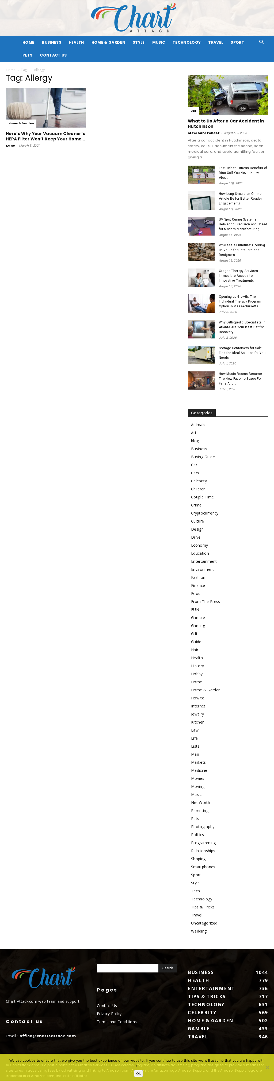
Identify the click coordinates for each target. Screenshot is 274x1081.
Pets (27, 55)
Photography (203, 826)
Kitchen (197, 722)
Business (51, 42)
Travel (215, 42)
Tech (195, 890)
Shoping (198, 858)
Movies (197, 778)
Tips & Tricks (203, 906)
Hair (194, 649)
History (197, 665)
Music (158, 42)
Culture (197, 521)
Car (193, 111)
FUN (195, 609)
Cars (195, 472)
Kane (10, 145)
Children (198, 488)
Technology (187, 42)
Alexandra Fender (204, 133)
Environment (202, 569)
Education (200, 553)
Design (197, 529)
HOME (28, 42)
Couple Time (202, 497)
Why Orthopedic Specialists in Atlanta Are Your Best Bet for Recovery (242, 327)
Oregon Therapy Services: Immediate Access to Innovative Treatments (239, 275)
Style (139, 42)
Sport (237, 42)
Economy (199, 545)
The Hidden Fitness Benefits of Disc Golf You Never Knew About (243, 173)
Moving (197, 786)
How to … (200, 697)
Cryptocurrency (204, 513)
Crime (196, 505)
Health (76, 42)
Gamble (198, 617)
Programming (203, 842)
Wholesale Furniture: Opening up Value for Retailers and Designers (242, 250)
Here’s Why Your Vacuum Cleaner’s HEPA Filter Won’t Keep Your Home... (45, 136)
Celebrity (199, 480)
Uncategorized (204, 923)
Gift (194, 633)
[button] (261, 42)
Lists (195, 746)
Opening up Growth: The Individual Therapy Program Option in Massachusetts (240, 301)
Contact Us (53, 55)
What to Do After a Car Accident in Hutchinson (226, 123)
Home (11, 70)
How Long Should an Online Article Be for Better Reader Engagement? (240, 198)
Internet (198, 706)
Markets (198, 762)
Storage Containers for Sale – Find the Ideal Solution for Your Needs (243, 353)
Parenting (199, 810)
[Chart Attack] (137, 18)
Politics (197, 834)
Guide (196, 641)
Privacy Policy (109, 1013)
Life (194, 738)
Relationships (203, 850)
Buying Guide (203, 456)
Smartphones (203, 866)
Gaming (198, 625)
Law (195, 730)
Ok (138, 1073)
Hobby (197, 673)
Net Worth (200, 802)
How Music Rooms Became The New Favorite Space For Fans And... (240, 378)
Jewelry (197, 714)
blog (195, 440)
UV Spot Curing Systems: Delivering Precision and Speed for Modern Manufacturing (243, 224)
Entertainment (204, 561)
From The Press (205, 601)
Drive (196, 537)
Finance (198, 585)
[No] (267, 1067)
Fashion (198, 577)
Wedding (199, 931)
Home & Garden (108, 42)
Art (193, 432)
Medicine (199, 770)
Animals (198, 424)
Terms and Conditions (117, 1021)
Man (195, 754)
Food (195, 593)
